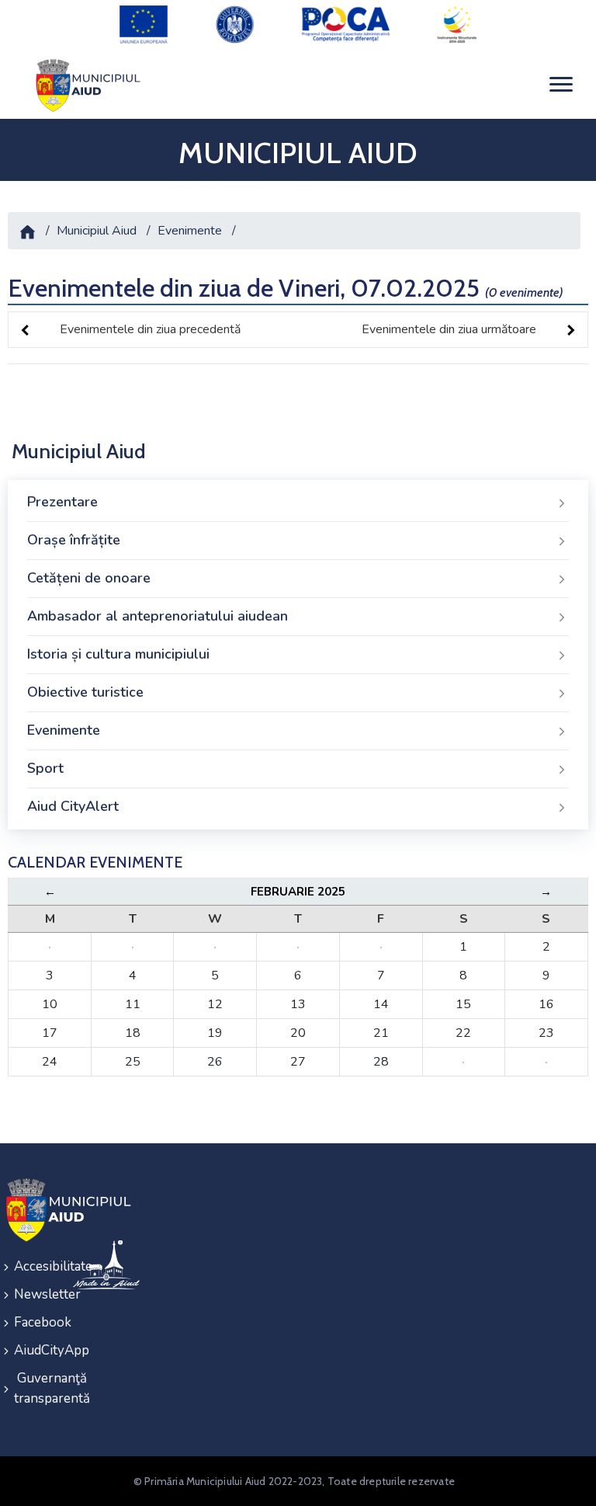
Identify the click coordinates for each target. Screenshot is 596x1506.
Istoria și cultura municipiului (118, 654)
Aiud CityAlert (73, 806)
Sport (45, 768)
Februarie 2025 (298, 891)
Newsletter (33, 1294)
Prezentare (62, 501)
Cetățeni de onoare (89, 578)
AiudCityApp (33, 1350)
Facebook (33, 1322)
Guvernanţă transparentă (33, 1388)
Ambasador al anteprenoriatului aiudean (157, 616)
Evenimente (190, 230)
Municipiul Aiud (97, 230)
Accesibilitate (33, 1266)
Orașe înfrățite (73, 539)
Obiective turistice (85, 692)
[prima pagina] (85, 84)
